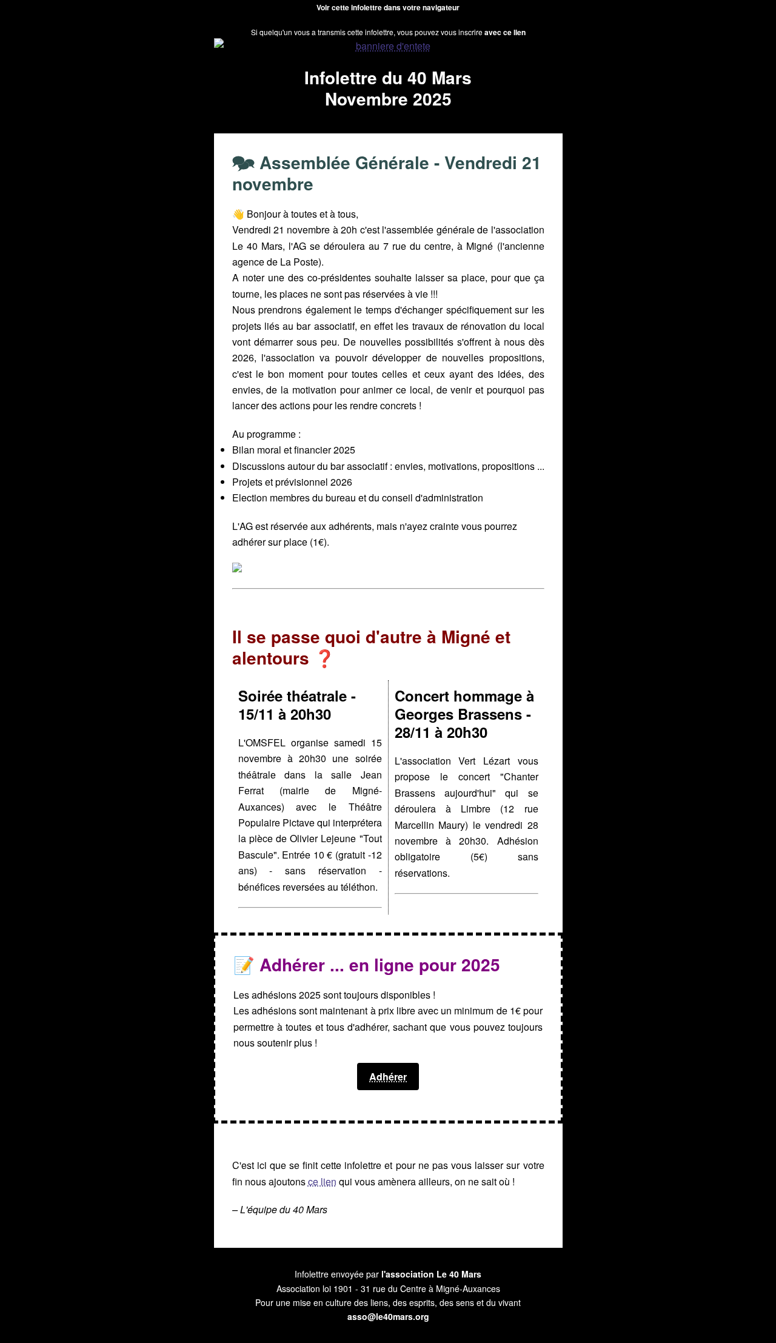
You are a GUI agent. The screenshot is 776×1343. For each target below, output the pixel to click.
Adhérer (388, 1076)
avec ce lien (504, 32)
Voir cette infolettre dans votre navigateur (388, 7)
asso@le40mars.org (388, 1316)
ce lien (322, 1181)
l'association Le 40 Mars (431, 1274)
